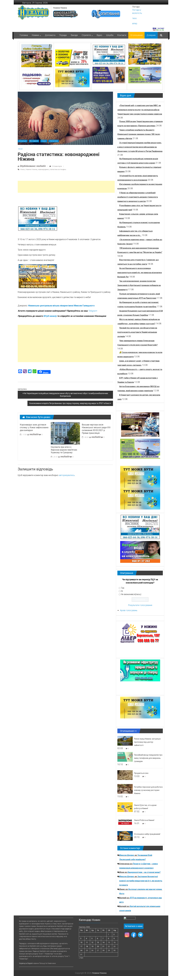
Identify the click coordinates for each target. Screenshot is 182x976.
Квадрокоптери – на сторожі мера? (144, 872)
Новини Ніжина (60, 8)
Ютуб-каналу (50, 316)
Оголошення (136, 35)
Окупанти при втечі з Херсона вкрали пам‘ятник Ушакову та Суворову (64, 450)
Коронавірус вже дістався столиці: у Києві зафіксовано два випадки (34, 427)
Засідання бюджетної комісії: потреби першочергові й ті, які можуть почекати (140, 880)
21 (103, 946)
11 (87, 942)
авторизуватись (67, 475)
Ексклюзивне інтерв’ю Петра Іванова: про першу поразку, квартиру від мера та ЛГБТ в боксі (69, 403)
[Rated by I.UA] (130, 919)
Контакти (121, 35)
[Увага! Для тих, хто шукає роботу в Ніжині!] (125, 807)
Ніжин (43, 141)
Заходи (74, 35)
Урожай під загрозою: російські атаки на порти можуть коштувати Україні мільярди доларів (137, 332)
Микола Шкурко (126, 855)
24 (81, 950)
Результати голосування (140, 605)
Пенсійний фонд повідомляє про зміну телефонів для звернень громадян (148, 758)
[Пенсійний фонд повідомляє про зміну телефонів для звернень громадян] (125, 756)
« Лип (81, 958)
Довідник (151, 35)
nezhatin (34, 434)
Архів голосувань (128, 610)
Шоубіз (109, 35)
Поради (63, 35)
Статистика (54, 141)
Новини (35, 35)
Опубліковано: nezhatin (33, 166)
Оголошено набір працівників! (147, 834)
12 (92, 942)
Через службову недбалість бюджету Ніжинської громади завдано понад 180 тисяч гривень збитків (138, 134)
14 (103, 942)
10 (81, 942)
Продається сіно (141, 773)
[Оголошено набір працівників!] (125, 836)
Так (122, 588)
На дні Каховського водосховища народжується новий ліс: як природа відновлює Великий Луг (139, 272)
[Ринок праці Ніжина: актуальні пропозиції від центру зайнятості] (125, 740)
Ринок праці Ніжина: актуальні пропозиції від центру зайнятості (147, 742)
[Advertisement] (66, 187)
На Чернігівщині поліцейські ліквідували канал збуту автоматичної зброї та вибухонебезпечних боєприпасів (66, 394)
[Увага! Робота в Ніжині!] (125, 822)
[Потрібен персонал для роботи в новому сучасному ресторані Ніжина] (125, 789)
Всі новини (34, 141)
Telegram (92, 311)
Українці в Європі (26, 963)
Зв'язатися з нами (133, 926)
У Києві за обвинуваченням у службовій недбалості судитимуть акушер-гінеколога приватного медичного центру (137, 197)
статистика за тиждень (58, 169)
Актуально (22, 141)
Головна (24, 35)
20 (98, 946)
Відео (99, 35)
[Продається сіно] (125, 775)
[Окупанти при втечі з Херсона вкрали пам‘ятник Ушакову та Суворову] (65, 433)
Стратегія (86, 35)
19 (92, 946)
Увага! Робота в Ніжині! (144, 820)
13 (98, 942)
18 (87, 946)
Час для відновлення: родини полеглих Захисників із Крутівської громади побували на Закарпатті (139, 285)
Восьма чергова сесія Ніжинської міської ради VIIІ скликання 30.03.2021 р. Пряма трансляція (96, 428)
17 (81, 946)
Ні (122, 591)
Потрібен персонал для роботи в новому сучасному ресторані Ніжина (148, 790)
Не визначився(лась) (131, 594)
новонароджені (43, 169)
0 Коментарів (57, 166)
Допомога (50, 35)
